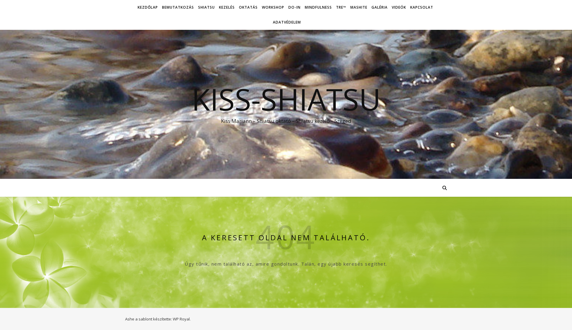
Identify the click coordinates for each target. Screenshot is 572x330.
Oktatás (248, 7)
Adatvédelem (287, 22)
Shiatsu (206, 7)
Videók (399, 7)
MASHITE (358, 7)
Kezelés (227, 7)
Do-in (294, 7)
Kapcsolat (421, 7)
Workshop (273, 7)
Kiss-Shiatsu (286, 99)
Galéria (380, 7)
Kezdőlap (148, 7)
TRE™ (341, 7)
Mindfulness (318, 7)
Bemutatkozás (178, 7)
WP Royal (181, 319)
